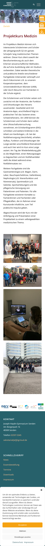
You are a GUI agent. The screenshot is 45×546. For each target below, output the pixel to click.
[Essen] (42, 25)
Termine (7, 469)
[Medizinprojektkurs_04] (22, 248)
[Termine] (42, 18)
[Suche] (34, 4)
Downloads (8, 474)
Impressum (29, 542)
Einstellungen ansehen (23, 537)
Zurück (6, 26)
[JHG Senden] (18, 4)
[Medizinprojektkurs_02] (22, 368)
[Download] (42, 31)
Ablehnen (22, 531)
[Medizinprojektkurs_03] (22, 314)
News (6, 459)
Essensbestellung (11, 464)
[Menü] (39, 4)
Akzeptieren (22, 525)
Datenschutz (18, 542)
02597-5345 (16, 435)
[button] (41, 490)
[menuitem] (34, 4)
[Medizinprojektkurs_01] (22, 276)
